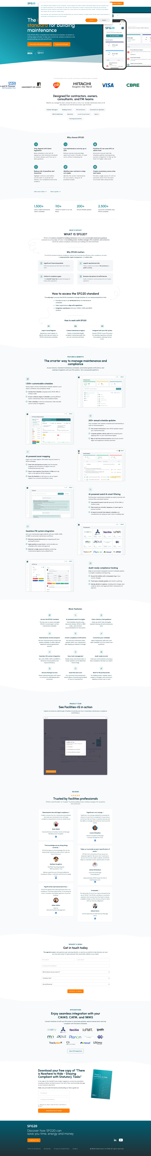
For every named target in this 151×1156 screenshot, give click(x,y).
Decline (104, 20)
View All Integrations (75, 1051)
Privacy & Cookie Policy (61, 1148)
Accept (91, 20)
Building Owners (67, 109)
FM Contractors (80, 109)
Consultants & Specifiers (97, 109)
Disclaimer (47, 1148)
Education (70, 114)
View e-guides (54, 191)
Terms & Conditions (34, 1148)
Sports (97, 114)
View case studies (39, 191)
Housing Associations (75, 118)
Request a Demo (117, 3)
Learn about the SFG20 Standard (39, 44)
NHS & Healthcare (57, 114)
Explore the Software (61, 44)
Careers (75, 1148)
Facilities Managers (52, 109)
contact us (33, 1140)
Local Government (84, 114)
